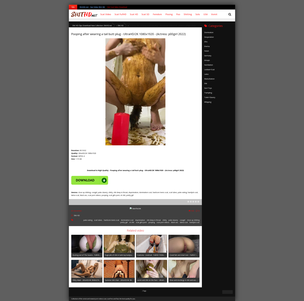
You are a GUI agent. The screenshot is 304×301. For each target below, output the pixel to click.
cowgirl (182, 220)
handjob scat (195, 222)
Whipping (207, 102)
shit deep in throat (154, 220)
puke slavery (173, 220)
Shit (205, 83)
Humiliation (208, 65)
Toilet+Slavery (209, 97)
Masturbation (209, 79)
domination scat (127, 220)
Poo (178, 14)
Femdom (157, 14)
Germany (207, 55)
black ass (174, 222)
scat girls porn (141, 222)
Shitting (188, 14)
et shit (131, 222)
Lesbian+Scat (209, 69)
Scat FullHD (120, 14)
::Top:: (144, 291)
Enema (207, 46)
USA (205, 14)
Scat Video (105, 14)
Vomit (214, 14)
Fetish (206, 51)
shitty (165, 220)
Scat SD (145, 14)
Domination (208, 32)
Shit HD (77, 215)
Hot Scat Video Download (117, 7)
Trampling (208, 93)
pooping (152, 222)
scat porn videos (163, 222)
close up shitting (193, 220)
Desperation (209, 37)
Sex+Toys (208, 88)
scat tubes (98, 220)
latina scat (184, 222)
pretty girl (124, 222)
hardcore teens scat (111, 220)
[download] (89, 180)
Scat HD (134, 14)
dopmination (140, 220)
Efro (205, 42)
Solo (197, 14)
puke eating (87, 220)
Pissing (169, 14)
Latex (206, 74)
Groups (207, 60)
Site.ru (84, 14)
